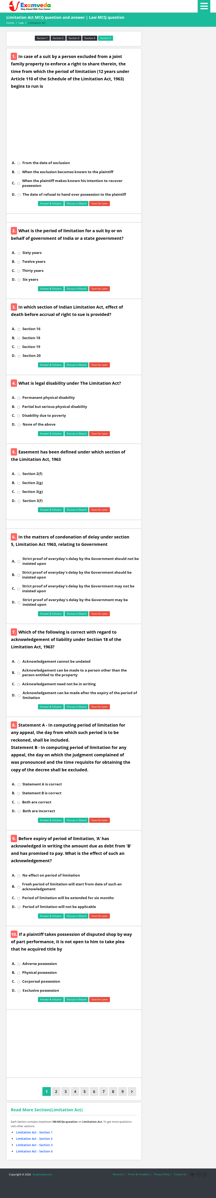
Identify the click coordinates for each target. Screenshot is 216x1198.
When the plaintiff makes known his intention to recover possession (72, 183)
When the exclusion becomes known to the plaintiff (67, 172)
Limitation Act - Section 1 (34, 1132)
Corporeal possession (41, 981)
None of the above (39, 424)
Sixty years (32, 252)
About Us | (119, 1174)
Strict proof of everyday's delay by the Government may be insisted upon (75, 602)
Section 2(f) (32, 473)
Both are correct (36, 802)
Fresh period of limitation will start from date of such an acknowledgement (72, 886)
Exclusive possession (41, 990)
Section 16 (31, 328)
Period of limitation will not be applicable (59, 906)
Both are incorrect (39, 811)
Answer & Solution (51, 203)
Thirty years (32, 270)
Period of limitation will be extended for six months (68, 898)
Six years (30, 279)
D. (14, 194)
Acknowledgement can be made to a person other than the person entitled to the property (74, 672)
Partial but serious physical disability (54, 406)
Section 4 (89, 38)
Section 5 (105, 38)
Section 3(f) (33, 500)
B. (13, 172)
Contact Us (180, 1174)
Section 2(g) (32, 482)
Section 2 (58, 38)
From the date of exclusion (46, 163)
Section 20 (32, 355)
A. (13, 163)
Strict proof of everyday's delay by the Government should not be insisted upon (80, 561)
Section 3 (74, 38)
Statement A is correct (42, 784)
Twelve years (33, 261)
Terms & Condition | (140, 1174)
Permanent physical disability (48, 397)
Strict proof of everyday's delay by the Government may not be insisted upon (78, 588)
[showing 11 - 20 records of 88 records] (132, 1091)
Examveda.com (41, 1174)
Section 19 (31, 346)
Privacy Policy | (163, 1174)
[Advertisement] (75, 127)
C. (13, 183)
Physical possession (39, 972)
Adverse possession (39, 963)
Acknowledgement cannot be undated (56, 661)
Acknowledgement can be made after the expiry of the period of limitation (80, 695)
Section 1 (42, 38)
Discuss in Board (76, 203)
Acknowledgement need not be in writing (59, 684)
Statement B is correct (41, 793)
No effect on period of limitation (51, 875)
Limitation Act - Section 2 (34, 1139)
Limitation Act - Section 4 (34, 1151)
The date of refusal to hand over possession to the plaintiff (74, 194)
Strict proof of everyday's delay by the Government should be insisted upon (77, 574)
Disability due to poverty (44, 415)
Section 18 (31, 338)
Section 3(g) (32, 491)
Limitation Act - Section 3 (34, 1145)
